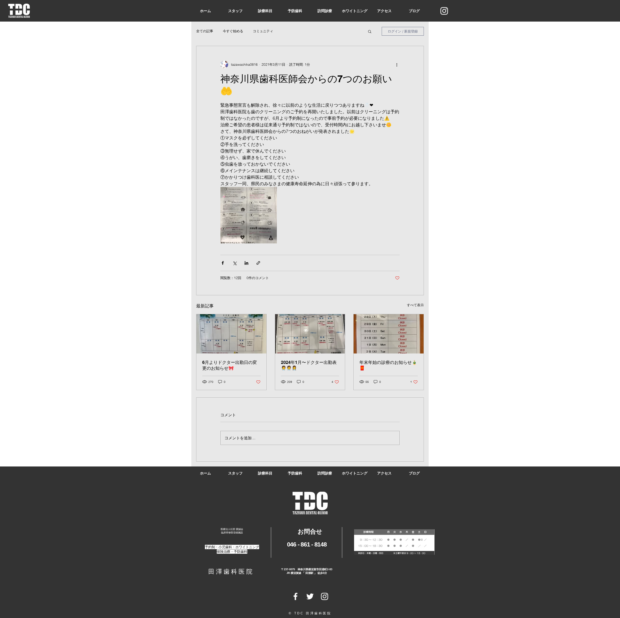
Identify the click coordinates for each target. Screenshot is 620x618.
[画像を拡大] (248, 215)
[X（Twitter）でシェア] (234, 263)
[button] (369, 31)
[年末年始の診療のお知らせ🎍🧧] (389, 333)
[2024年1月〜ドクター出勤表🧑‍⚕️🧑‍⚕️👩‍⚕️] (310, 333)
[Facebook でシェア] (222, 263)
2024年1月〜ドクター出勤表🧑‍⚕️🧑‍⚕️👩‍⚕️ (309, 365)
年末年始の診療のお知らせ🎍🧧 (388, 365)
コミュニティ (263, 31)
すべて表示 (415, 305)
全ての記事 (204, 31)
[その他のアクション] (397, 64)
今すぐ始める (233, 31)
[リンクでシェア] (258, 263)
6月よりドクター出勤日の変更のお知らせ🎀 (229, 365)
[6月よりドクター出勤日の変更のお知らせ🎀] (231, 333)
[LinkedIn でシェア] (246, 263)
